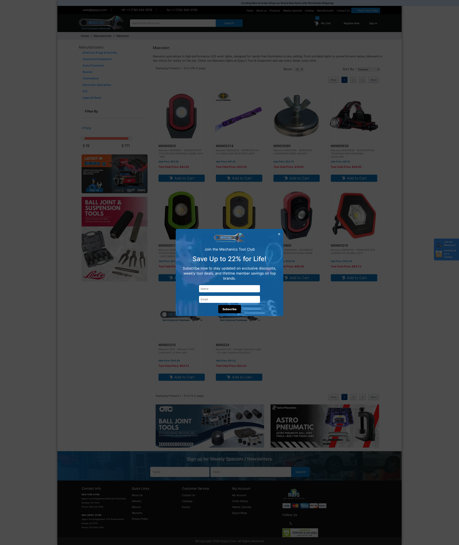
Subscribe (230, 309)
